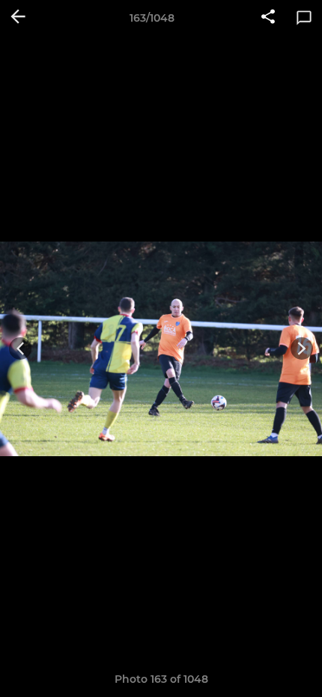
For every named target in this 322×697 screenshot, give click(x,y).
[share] (268, 17)
